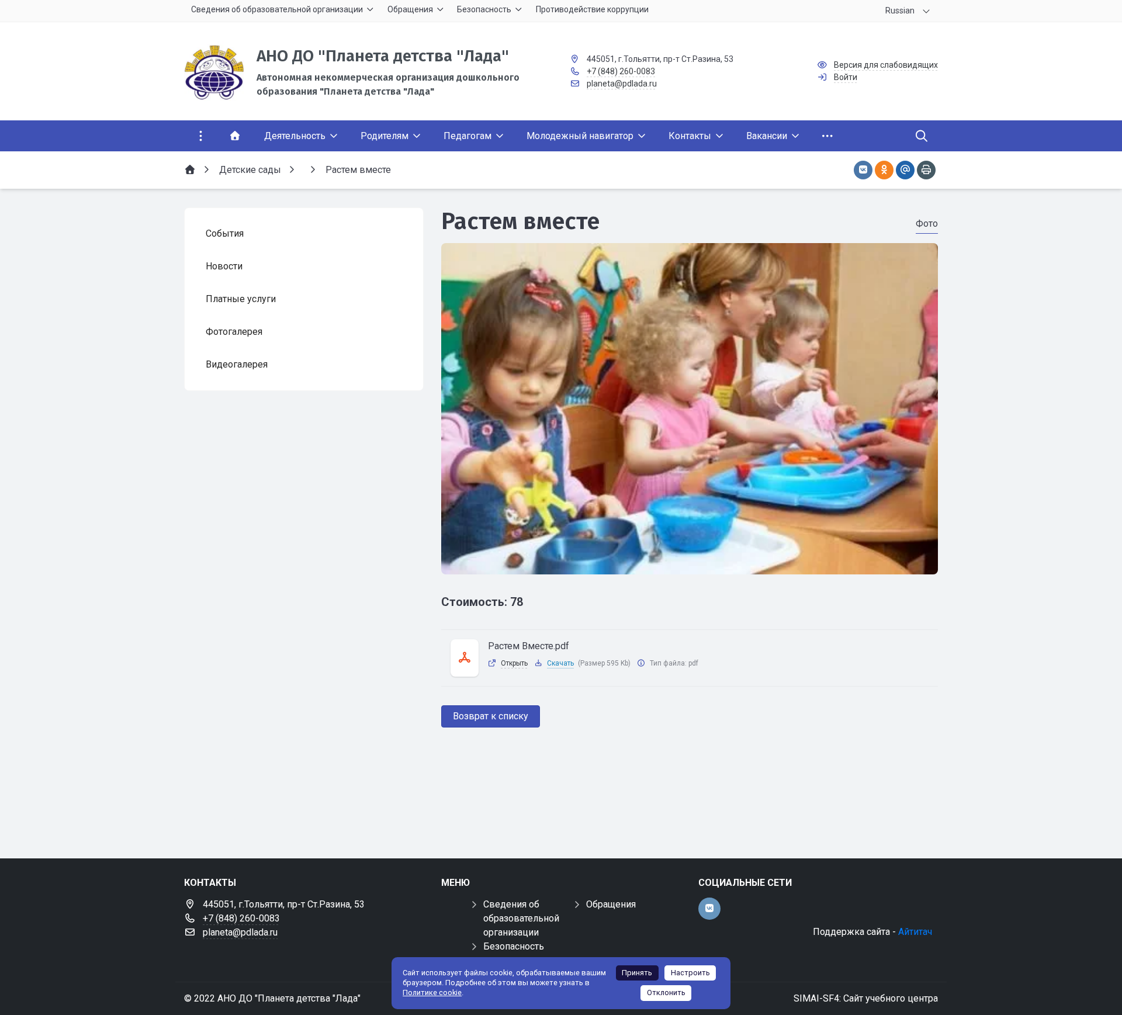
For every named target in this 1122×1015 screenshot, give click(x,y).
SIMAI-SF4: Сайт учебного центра (866, 998)
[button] (689, 563)
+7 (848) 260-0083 (621, 71)
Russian (900, 10)
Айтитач (915, 931)
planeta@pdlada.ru (622, 83)
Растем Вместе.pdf (528, 646)
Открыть (514, 663)
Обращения (611, 904)
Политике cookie (432, 992)
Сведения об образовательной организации (521, 918)
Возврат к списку (490, 716)
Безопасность (513, 946)
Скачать (560, 663)
